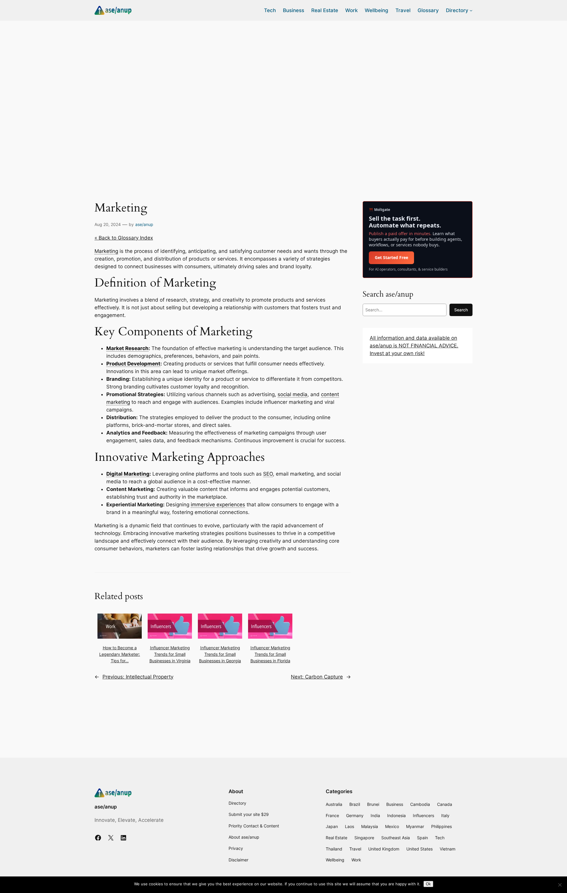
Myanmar (415, 826)
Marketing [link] (106, 251)
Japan (332, 826)
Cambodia (420, 804)
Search (461, 309)
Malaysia (369, 826)
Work (356, 859)
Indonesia (396, 815)
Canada (444, 804)
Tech (439, 837)
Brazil (354, 804)
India (375, 815)
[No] (560, 885)
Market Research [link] (127, 348)
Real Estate (336, 837)
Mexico (392, 826)
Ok (428, 884)
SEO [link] (268, 474)
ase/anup (144, 224)
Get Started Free (391, 257)
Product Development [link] (133, 364)
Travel (355, 848)
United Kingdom (383, 848)
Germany (355, 815)
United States (419, 848)
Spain (422, 837)
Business (394, 804)
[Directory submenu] (471, 10)
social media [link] (292, 394)
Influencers (423, 815)
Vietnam (447, 848)
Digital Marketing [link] (127, 474)
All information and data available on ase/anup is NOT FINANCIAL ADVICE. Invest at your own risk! (414, 345)
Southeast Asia (395, 837)
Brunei (373, 804)
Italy (445, 815)
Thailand (334, 848)
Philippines (441, 826)
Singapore (364, 837)
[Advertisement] (283, 67)
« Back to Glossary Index (123, 238)
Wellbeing (335, 859)
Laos (349, 826)
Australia (334, 804)
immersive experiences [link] (218, 505)
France (332, 815)
